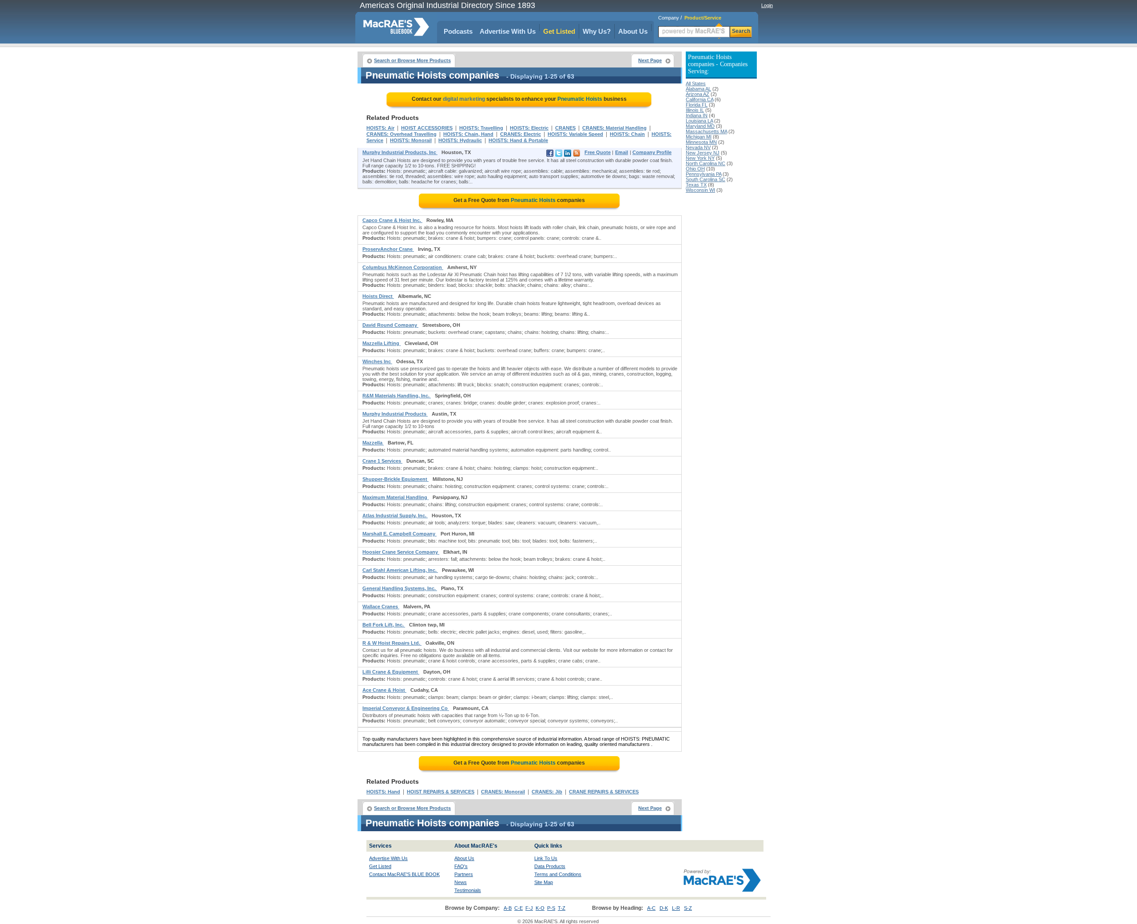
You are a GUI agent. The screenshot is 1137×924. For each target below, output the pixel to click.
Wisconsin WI (700, 190)
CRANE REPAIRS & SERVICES (604, 791)
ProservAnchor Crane (388, 249)
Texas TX (696, 184)
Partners (463, 874)
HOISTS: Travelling (481, 128)
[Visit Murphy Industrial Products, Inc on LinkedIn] (567, 155)
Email (621, 152)
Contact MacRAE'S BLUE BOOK (404, 874)
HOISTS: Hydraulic (460, 140)
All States (696, 83)
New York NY (700, 158)
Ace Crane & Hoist (384, 690)
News (460, 882)
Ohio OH (695, 168)
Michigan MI (699, 136)
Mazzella (373, 442)
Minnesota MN (701, 142)
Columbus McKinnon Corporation (402, 267)
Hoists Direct (378, 296)
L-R (676, 908)
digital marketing (464, 99)
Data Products (549, 866)
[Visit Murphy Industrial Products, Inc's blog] (576, 155)
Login (767, 5)
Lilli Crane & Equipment (390, 671)
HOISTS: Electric (529, 128)
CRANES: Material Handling (614, 128)
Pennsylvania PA (703, 174)
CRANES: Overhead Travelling (401, 134)
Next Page (650, 60)
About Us (633, 31)
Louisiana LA (699, 120)
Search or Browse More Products (412, 60)
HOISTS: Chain (627, 134)
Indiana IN (697, 115)
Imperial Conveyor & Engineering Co (405, 708)
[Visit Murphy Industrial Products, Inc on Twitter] (558, 155)
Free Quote (597, 152)
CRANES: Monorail (503, 791)
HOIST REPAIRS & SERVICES (440, 791)
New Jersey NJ (703, 152)
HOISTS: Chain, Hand (468, 134)
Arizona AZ (697, 94)
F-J (529, 908)
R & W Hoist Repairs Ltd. (391, 643)
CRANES (565, 128)
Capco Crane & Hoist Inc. (392, 220)
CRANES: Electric (520, 134)
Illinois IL (695, 110)
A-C (651, 908)
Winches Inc (377, 361)
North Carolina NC (705, 163)
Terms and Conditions (557, 874)
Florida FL (697, 104)
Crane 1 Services (382, 461)
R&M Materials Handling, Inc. (396, 395)
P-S (551, 908)
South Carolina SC (705, 179)
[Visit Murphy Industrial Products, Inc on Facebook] (549, 155)
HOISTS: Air (380, 128)
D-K (664, 908)
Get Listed (559, 31)
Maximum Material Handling (395, 497)
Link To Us (545, 858)
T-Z (561, 908)
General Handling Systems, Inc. (399, 588)
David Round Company (390, 325)
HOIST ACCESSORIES (427, 128)
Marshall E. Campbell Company (399, 533)
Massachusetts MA (706, 131)
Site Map (543, 882)
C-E (518, 908)
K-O (540, 908)
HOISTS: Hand (383, 791)
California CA (699, 99)
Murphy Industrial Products (395, 413)
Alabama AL (698, 88)
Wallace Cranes (380, 606)
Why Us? (597, 31)
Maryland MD (700, 126)
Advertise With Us (508, 31)
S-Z (688, 908)
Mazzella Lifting (381, 343)
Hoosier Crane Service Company (400, 552)
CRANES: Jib (547, 791)
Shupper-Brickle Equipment (395, 479)
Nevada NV (698, 147)
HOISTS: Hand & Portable (518, 140)
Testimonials (467, 890)
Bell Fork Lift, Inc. (383, 624)
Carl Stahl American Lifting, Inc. (400, 570)
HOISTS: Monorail (411, 140)
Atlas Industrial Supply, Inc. (395, 515)
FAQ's (461, 866)
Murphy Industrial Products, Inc (399, 152)
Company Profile (652, 152)
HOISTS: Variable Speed (575, 134)
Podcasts (458, 31)
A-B (508, 908)
